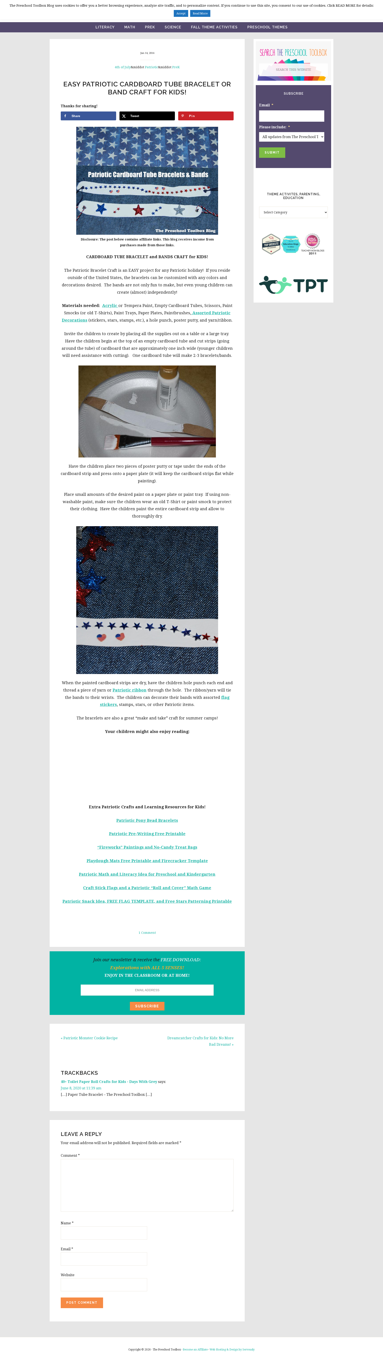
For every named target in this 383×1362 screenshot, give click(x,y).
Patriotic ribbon (130, 690)
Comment (70, 1155)
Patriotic (151, 67)
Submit (272, 152)
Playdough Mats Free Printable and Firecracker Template (147, 860)
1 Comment (147, 932)
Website (67, 1275)
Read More (200, 13)
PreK (176, 67)
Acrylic (110, 305)
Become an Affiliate (195, 1349)
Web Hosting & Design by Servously (232, 1349)
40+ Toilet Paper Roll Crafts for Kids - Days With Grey (109, 1082)
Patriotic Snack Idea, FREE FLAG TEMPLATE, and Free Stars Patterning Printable (147, 901)
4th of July (123, 67)
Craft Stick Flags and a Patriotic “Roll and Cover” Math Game (147, 887)
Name (67, 1223)
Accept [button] (181, 13)
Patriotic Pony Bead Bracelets (147, 820)
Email (67, 1249)
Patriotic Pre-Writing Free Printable (147, 833)
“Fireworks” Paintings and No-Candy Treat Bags (147, 847)
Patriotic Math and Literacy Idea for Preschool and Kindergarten (147, 874)
